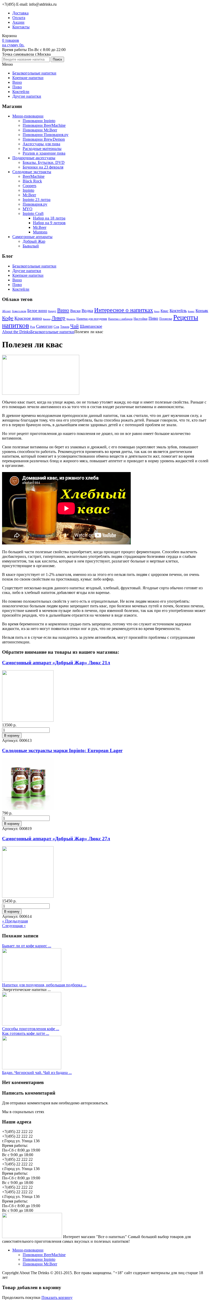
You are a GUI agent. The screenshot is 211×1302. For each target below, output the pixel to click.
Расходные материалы (42, 148)
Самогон (44, 326)
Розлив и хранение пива (44, 153)
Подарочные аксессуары (33, 158)
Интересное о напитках (123, 310)
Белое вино (37, 310)
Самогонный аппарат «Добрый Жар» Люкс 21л (56, 662)
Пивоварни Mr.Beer (40, 130)
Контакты (21, 27)
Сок (56, 327)
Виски (75, 311)
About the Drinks (16, 332)
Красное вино (28, 318)
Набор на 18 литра (49, 218)
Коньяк (202, 310)
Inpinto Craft (33, 213)
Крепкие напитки (27, 77)
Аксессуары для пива (41, 144)
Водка (87, 310)
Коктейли (20, 91)
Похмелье (165, 319)
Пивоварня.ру (35, 204)
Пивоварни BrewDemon (44, 139)
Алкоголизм (19, 311)
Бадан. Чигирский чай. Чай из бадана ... (37, 1072)
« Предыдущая (15, 921)
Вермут (52, 311)
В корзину (12, 735)
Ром (32, 326)
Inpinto (28, 190)
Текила (64, 327)
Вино (17, 82)
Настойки (140, 319)
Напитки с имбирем (120, 318)
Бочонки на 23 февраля (43, 167)
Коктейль (178, 310)
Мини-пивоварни (27, 116)
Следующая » (14, 925)
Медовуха (70, 319)
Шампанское (91, 326)
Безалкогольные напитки (34, 73)
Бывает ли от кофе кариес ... (26, 946)
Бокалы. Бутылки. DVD (44, 162)
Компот (191, 311)
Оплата (18, 17)
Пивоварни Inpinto (39, 121)
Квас (165, 310)
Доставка (20, 13)
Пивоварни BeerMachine (44, 125)
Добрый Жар (34, 241)
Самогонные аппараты (32, 236)
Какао (157, 311)
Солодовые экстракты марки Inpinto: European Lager (62, 750)
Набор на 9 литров (49, 223)
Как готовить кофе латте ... (25, 1033)
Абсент (6, 311)
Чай (74, 326)
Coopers (29, 185)
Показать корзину (57, 1297)
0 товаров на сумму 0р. (13, 42)
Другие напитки (26, 96)
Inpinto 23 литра (36, 199)
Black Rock (32, 181)
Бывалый (31, 246)
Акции (18, 22)
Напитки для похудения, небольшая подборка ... (44, 985)
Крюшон (46, 319)
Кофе (7, 318)
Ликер (58, 318)
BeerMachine (34, 176)
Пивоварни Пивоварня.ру (45, 134)
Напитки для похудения (91, 319)
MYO (27, 209)
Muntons (40, 232)
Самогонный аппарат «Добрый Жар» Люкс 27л (56, 838)
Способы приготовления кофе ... (30, 1029)
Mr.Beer (29, 195)
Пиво (17, 87)
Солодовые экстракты (31, 172)
